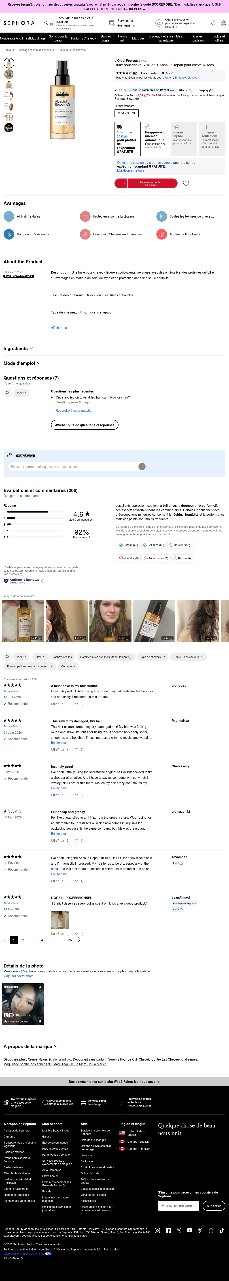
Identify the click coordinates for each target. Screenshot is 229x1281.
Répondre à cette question (74, 410)
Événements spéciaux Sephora (17, 1159)
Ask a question (150, 73)
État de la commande (55, 1142)
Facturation (87, 1161)
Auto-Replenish (51, 1170)
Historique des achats (55, 1148)
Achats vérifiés (63, 657)
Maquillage (38, 38)
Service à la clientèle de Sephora (95, 1132)
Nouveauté (7, 38)
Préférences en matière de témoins (23, 1253)
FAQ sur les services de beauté (95, 1180)
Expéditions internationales (97, 1167)
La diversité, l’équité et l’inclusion (17, 1180)
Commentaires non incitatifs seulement (103, 657)
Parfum (168, 77)
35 (70, 940)
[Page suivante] (79, 940)
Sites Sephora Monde (17, 1173)
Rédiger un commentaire (21, 495)
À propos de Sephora (17, 1130)
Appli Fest (23, 38)
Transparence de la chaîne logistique (20, 1144)
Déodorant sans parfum (89, 1059)
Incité (34, 638)
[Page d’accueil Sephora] (19, 23)
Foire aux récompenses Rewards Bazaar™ (56, 1183)
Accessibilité (88, 1200)
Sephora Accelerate (16, 1188)
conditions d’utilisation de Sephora (60, 1249)
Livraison (86, 1155)
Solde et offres (219, 38)
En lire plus (59, 742)
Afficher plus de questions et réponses (84, 425)
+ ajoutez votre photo (19, 976)
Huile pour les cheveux (72, 50)
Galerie (46, 1136)
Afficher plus (59, 327)
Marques (138, 38)
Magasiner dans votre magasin (55, 1198)
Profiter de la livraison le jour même (57, 1208)
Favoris (46, 1191)
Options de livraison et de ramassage (96, 1147)
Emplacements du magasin (97, 1188)
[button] (190, 90)
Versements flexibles (93, 1194)
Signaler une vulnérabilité (19, 1200)
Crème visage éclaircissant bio (49, 1059)
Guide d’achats (90, 1173)
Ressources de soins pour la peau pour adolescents (96, 1208)
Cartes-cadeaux (199, 38)
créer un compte (160, 163)
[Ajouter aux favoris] (186, 183)
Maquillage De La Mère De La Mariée (80, 1064)
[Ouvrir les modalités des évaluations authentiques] (43, 580)
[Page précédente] (5, 940)
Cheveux (90, 38)
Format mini (123, 38)
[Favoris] (213, 23)
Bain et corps (106, 38)
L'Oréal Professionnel (130, 61)
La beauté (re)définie (16, 1194)
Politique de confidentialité (20, 1249)
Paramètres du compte (56, 1154)
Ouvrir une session (130, 163)
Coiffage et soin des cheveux (36, 50)
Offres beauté (50, 1176)
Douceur (193, 77)
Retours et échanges (93, 1140)
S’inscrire (214, 1206)
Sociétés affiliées (14, 1152)
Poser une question (17, 383)
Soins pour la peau (58, 38)
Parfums (77, 38)
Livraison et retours (130, 170)
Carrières (9, 1136)
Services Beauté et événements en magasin (57, 1162)
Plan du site (111, 1249)
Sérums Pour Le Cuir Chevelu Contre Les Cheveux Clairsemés (152, 1059)
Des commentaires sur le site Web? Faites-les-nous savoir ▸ (114, 1081)
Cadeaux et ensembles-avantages (166, 38)
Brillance (180, 77)
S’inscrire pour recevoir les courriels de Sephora (188, 1194)
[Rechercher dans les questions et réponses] (8, 393)
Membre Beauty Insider (56, 1130)
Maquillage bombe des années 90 (28, 1064)
